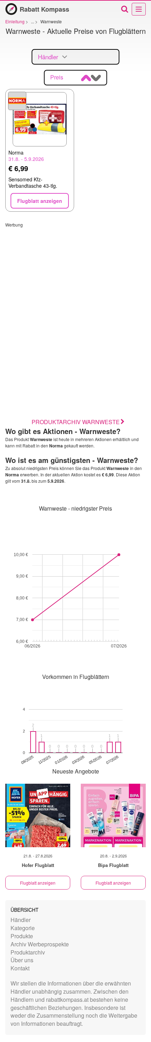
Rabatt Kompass (44, 9)
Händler (21, 920)
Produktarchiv (28, 952)
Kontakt (20, 968)
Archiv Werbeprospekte (40, 944)
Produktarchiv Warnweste (76, 422)
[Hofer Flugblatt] (37, 815)
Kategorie (23, 928)
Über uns (22, 960)
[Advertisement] (75, 303)
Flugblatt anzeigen (37, 883)
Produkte (22, 936)
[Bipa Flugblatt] (113, 815)
